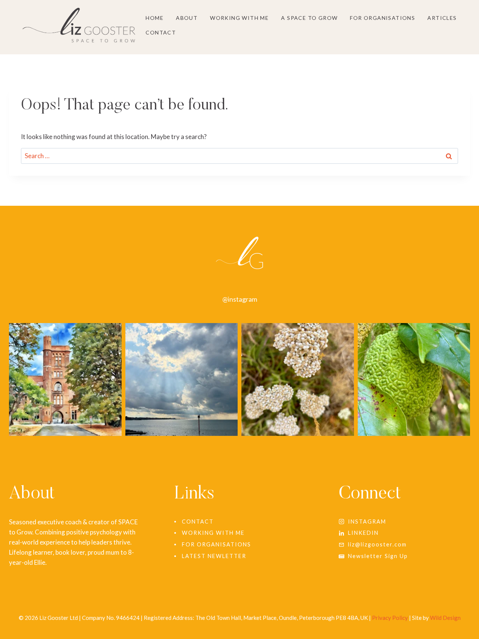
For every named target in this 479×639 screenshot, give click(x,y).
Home (155, 18)
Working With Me (239, 18)
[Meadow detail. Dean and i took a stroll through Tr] (297, 379)
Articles (442, 18)
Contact (161, 32)
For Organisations (382, 18)
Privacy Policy (390, 617)
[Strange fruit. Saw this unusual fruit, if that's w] (414, 379)
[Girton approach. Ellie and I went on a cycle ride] (65, 379)
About (187, 18)
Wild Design (445, 617)
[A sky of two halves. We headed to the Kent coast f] (181, 379)
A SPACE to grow (309, 18)
